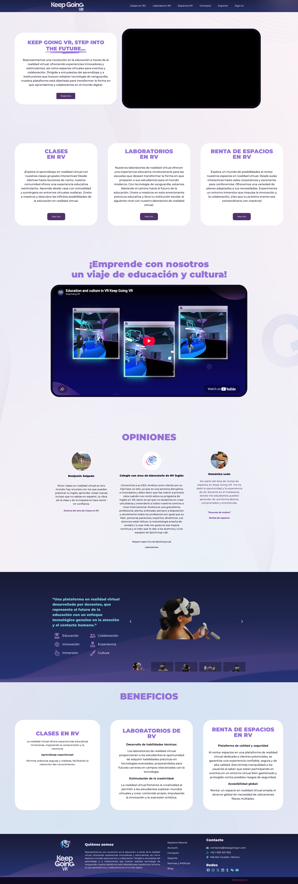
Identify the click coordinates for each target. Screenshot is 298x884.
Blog (170, 868)
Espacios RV (185, 5)
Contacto (205, 5)
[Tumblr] (227, 870)
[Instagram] (213, 870)
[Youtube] (237, 870)
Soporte (223, 5)
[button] (130, 621)
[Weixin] (232, 870)
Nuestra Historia (177, 842)
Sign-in (239, 5)
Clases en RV (138, 5)
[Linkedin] (223, 870)
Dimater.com (241, 880)
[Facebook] (208, 870)
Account (172, 847)
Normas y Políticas (178, 863)
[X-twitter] (218, 870)
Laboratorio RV (162, 5)
